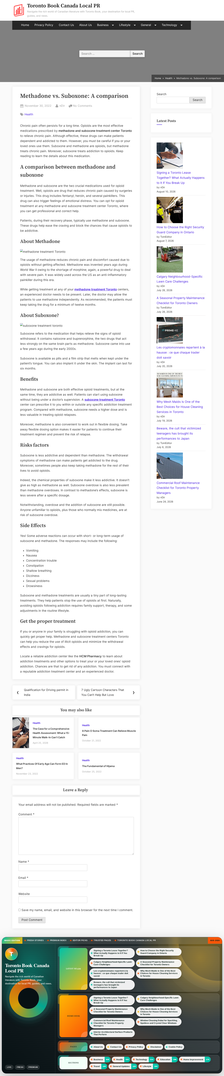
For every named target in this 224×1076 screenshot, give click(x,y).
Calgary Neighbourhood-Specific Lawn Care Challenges (113, 963)
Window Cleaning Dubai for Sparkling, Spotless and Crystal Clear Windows (158, 1021)
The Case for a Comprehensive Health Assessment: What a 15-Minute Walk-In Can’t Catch (51, 733)
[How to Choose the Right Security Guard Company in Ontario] (170, 211)
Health (28, 114)
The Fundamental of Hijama (98, 766)
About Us (85, 25)
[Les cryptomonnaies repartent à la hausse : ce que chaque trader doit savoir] (170, 331)
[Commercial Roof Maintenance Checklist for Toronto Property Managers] (170, 466)
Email (23, 878)
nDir (62, 105)
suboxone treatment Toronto (105, 399)
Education (165, 1059)
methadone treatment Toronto (95, 289)
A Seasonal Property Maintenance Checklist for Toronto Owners (157, 963)
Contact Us (66, 25)
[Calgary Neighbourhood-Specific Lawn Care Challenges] (170, 260)
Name (23, 861)
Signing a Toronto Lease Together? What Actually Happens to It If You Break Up (181, 178)
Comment (26, 814)
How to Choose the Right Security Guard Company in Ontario (157, 951)
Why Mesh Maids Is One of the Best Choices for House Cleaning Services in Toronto (180, 407)
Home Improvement (193, 1059)
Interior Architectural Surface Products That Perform (113, 1033)
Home (25, 25)
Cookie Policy (175, 1047)
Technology (169, 25)
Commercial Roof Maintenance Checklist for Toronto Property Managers (178, 488)
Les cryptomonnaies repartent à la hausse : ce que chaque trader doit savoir (181, 352)
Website (24, 894)
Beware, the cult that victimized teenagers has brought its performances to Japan (179, 433)
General (146, 25)
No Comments (82, 106)
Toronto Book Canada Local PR (63, 6)
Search (161, 94)
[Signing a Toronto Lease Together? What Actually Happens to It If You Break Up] (170, 156)
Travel (97, 1066)
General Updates (121, 1066)
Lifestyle (124, 25)
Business (102, 25)
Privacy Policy (43, 25)
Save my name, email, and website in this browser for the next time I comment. (77, 910)
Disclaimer (155, 1047)
